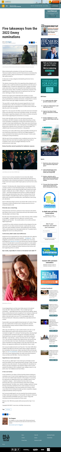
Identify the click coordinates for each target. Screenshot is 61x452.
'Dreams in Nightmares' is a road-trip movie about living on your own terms (50, 119)
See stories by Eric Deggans (16, 425)
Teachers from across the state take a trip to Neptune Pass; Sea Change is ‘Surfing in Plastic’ (53, 353)
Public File (36, 435)
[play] (3, 6)
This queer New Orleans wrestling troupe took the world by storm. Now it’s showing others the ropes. (50, 186)
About (23, 435)
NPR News (8, 409)
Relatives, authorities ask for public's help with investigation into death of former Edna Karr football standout (51, 178)
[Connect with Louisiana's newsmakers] (50, 251)
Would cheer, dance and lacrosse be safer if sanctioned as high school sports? (50, 164)
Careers (35, 437)
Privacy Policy (24, 440)
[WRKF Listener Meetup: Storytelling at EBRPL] (50, 30)
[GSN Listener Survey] (50, 68)
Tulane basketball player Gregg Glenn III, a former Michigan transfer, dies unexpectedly (50, 171)
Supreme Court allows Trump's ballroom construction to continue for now (50, 112)
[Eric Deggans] (5, 421)
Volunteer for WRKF (38, 440)
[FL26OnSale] (50, 48)
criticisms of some (14, 241)
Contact (23, 437)
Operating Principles (51, 435)
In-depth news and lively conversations (49, 212)
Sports (42, 159)
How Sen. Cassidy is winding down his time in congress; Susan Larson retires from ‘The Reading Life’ (53, 293)
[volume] (7, 6)
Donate (56, 1)
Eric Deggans (8, 42)
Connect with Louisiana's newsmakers (49, 261)
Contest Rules (49, 437)
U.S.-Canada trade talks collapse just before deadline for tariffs (50, 101)
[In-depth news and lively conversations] (50, 200)
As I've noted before (13, 351)
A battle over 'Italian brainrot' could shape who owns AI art (50, 106)
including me (28, 238)
